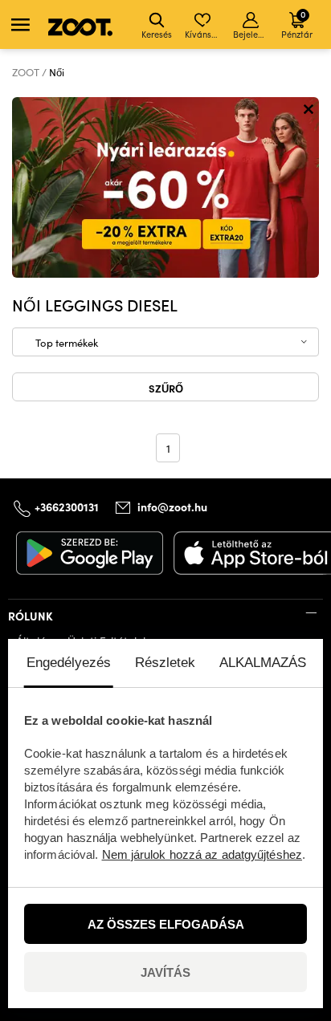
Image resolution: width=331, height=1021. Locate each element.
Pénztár (297, 23)
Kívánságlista (204, 34)
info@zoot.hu (172, 506)
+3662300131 (67, 506)
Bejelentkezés (252, 34)
